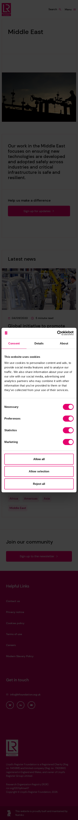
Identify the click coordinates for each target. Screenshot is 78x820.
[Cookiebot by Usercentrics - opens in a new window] (57, 333)
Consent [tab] (14, 343)
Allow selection (39, 471)
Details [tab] (39, 343)
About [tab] (64, 343)
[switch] (68, 419)
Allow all (39, 459)
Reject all (39, 483)
